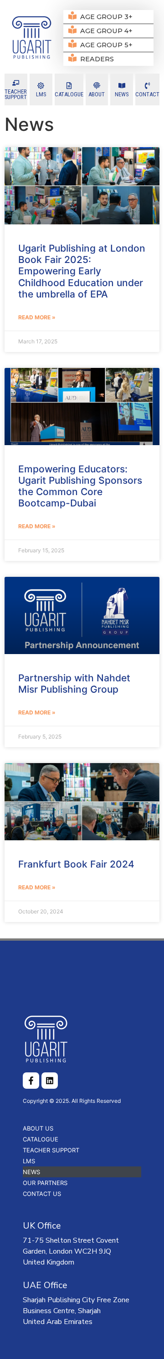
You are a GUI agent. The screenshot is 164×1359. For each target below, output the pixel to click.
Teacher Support (51, 1150)
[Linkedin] (49, 1080)
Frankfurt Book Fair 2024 (76, 864)
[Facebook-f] (31, 1080)
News (31, 1171)
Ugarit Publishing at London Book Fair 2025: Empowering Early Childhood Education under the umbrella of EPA (81, 271)
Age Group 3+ (106, 17)
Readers (97, 59)
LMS (29, 1161)
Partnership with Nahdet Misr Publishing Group (74, 683)
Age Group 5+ (106, 45)
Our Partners (45, 1182)
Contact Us (42, 1193)
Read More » (37, 317)
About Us (38, 1128)
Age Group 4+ (106, 31)
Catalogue (40, 1139)
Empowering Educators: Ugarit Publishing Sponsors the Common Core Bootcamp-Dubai (80, 486)
